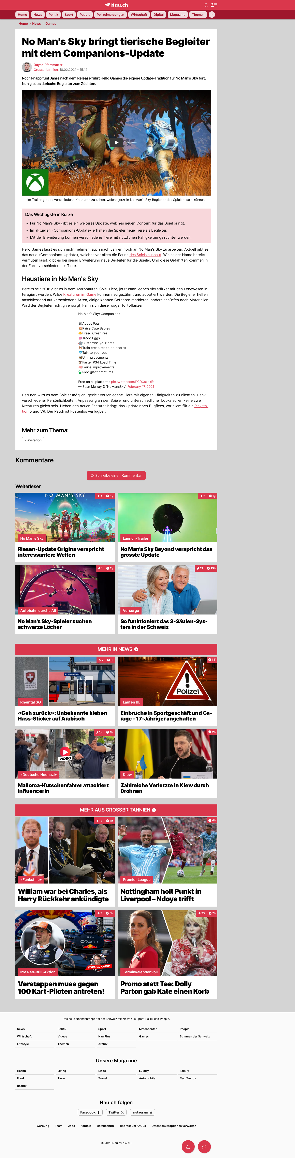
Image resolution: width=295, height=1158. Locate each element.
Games (50, 23)
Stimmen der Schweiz (195, 1036)
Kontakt (86, 1125)
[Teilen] (188, 1146)
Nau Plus (104, 1036)
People (184, 1029)
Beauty (22, 1085)
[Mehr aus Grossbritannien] (116, 810)
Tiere (61, 1078)
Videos (62, 1036)
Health (21, 1070)
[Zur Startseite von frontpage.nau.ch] (116, 5)
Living (62, 1070)
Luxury (144, 1070)
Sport (102, 1029)
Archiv (102, 1044)
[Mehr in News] (116, 649)
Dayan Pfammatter (48, 65)
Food (20, 1078)
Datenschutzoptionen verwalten (174, 1125)
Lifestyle (23, 1044)
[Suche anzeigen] (206, 4)
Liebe (102, 1070)
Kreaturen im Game (79, 294)
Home (23, 23)
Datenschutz (106, 1125)
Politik (62, 1029)
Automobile (147, 1078)
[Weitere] (212, 14)
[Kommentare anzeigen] (204, 1146)
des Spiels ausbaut (145, 255)
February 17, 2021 (141, 387)
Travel (102, 1078)
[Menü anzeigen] (213, 5)
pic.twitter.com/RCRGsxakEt (132, 382)
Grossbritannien (46, 70)
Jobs (71, 1125)
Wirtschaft (24, 1036)
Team (58, 1125)
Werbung (42, 1125)
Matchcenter (148, 1029)
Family (184, 1070)
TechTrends (188, 1078)
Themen (63, 1044)
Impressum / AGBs (133, 1125)
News (36, 23)
